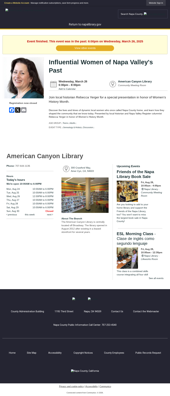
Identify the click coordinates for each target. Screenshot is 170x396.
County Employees (114, 352)
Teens (65, 123)
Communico (105, 386)
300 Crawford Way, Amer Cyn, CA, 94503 (82, 169)
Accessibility (55, 352)
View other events (85, 48)
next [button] (49, 214)
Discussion (88, 127)
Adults (72, 123)
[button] (154, 14)
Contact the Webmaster (146, 311)
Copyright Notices (83, 352)
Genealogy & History (72, 127)
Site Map (31, 352)
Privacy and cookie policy (71, 386)
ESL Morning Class (136, 238)
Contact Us (117, 311)
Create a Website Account (16, 3)
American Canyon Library (135, 81)
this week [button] (30, 214)
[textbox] (143, 14)
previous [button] (12, 214)
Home (12, 352)
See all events (156, 278)
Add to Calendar (67, 89)
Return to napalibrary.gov (85, 24)
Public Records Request (148, 352)
